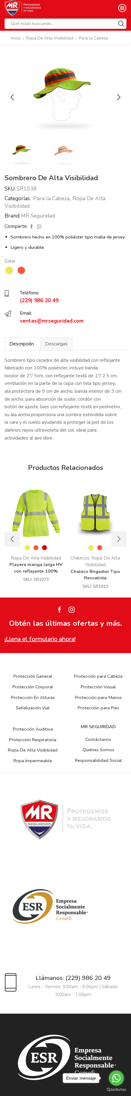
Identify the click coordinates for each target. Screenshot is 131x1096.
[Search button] (121, 24)
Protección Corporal (32, 687)
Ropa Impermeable (32, 761)
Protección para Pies (98, 708)
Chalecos (79, 558)
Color (10, 261)
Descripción (21, 344)
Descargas (56, 344)
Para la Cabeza (93, 38)
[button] (12, 97)
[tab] (21, 343)
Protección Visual (98, 687)
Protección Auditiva (33, 729)
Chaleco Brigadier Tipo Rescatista (95, 574)
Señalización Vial (33, 708)
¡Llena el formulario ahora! (40, 639)
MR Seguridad (38, 215)
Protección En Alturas (33, 697)
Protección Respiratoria (32, 740)
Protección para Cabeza (98, 676)
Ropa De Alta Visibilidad (49, 38)
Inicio (16, 38)
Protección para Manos (98, 697)
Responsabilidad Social (98, 760)
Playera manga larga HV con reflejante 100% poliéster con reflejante (35, 571)
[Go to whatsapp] (116, 1078)
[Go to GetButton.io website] (116, 1090)
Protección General (32, 676)
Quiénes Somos (98, 750)
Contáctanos (98, 739)
